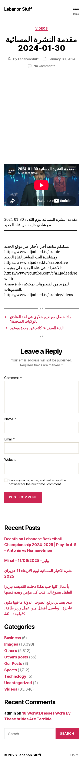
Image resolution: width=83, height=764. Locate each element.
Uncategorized (18, 682)
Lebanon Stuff (18, 9)
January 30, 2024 (62, 59)
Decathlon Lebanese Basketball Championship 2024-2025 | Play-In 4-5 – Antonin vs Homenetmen (40, 545)
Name (10, 419)
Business (12, 638)
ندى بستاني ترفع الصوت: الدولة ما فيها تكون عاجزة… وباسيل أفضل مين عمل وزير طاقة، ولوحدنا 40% (38, 608)
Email (9, 439)
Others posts (16, 657)
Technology (15, 676)
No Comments (44, 66)
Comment (13, 378)
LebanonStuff (28, 59)
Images (11, 644)
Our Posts (13, 663)
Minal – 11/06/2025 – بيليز (26, 560)
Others (10, 650)
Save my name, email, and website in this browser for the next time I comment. (37, 482)
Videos (41, 28)
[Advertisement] (41, 120)
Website (10, 460)
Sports (10, 670)
